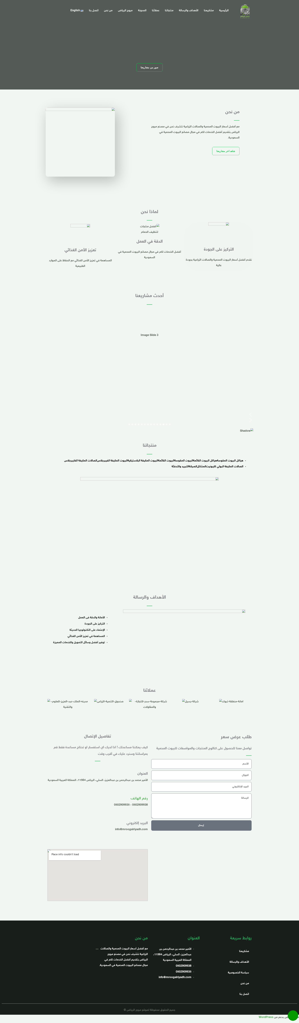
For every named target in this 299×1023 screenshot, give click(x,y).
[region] (149, 373)
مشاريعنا (209, 10)
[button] (149, 414)
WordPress (266, 1017)
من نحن (108, 10)
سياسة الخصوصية (238, 972)
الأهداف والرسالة (188, 10)
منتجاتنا (169, 10)
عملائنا (155, 10)
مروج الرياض (125, 10)
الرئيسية (224, 10)
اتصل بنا (93, 10)
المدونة (142, 10)
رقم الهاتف (139, 798)
